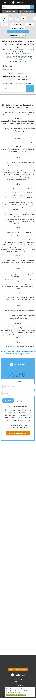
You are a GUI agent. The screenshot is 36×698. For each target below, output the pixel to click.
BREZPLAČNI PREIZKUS (18, 670)
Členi (3, 24)
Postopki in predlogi (17, 28)
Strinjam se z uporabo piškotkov (16, 695)
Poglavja (28, 24)
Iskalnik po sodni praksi (26, 11)
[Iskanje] (32, 8)
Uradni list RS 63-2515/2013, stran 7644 (20, 49)
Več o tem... (30, 695)
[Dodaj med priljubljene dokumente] (12, 18)
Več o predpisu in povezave (17, 32)
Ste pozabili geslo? (20, 401)
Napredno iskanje (10, 11)
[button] (30, 88)
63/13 (21, 61)
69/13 (24, 61)
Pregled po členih (16, 24)
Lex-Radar (4, 18)
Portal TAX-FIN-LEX (18, 2)
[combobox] (15, 8)
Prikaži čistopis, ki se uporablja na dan (16, 84)
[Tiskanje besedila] (17, 18)
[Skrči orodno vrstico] (34, 18)
